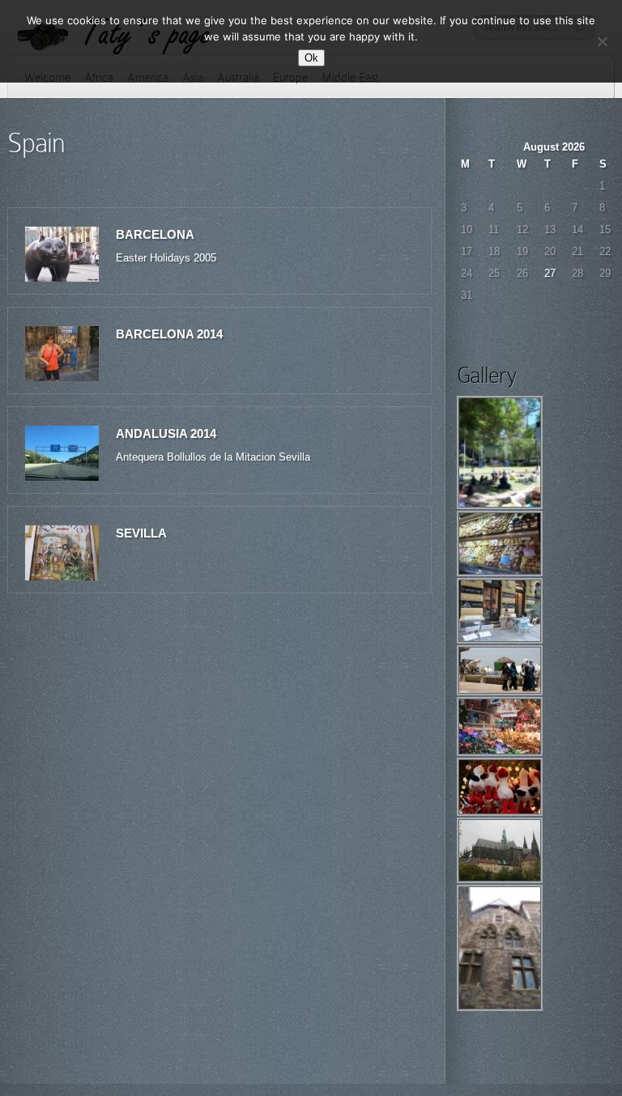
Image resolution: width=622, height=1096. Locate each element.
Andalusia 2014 (166, 433)
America (147, 77)
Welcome (47, 77)
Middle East (350, 77)
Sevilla (141, 533)
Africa (98, 77)
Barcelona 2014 (169, 334)
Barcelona (155, 234)
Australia (238, 77)
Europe (290, 77)
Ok (311, 58)
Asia (192, 77)
